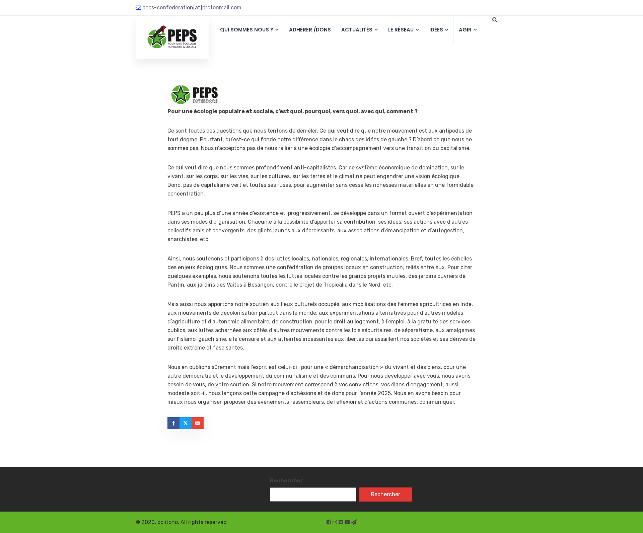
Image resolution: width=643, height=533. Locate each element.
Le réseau (401, 29)
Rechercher (286, 480)
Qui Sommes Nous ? (246, 29)
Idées (436, 29)
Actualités (356, 29)
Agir (465, 29)
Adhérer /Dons (310, 29)
